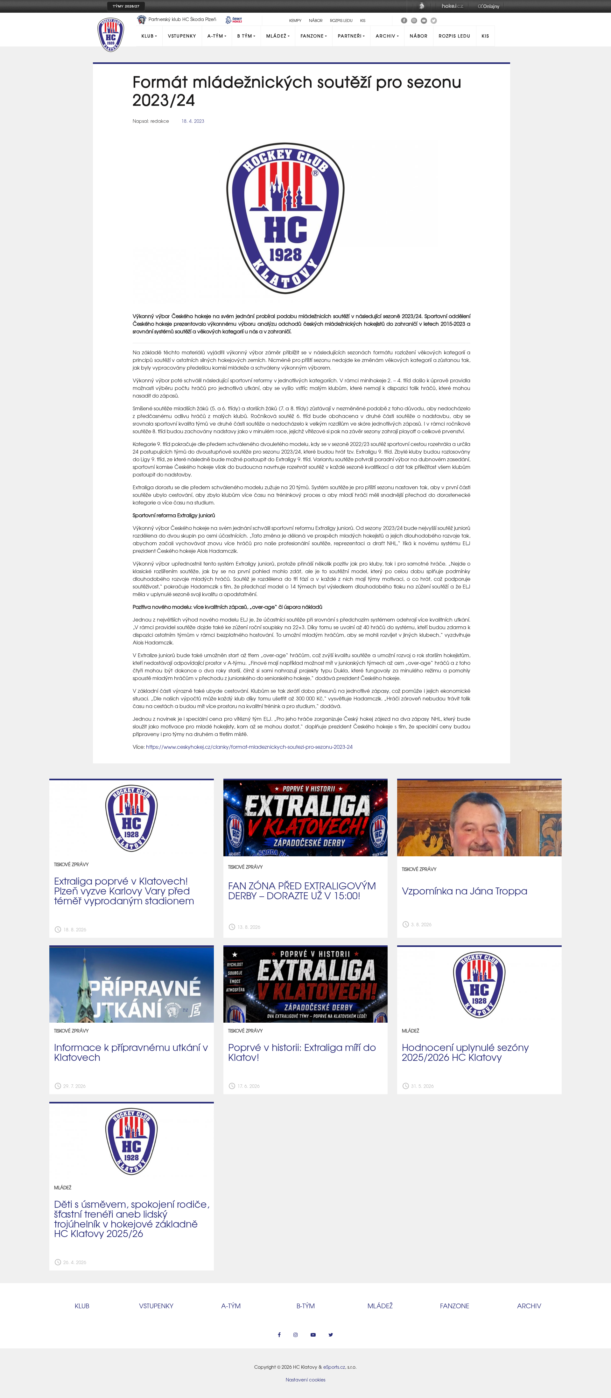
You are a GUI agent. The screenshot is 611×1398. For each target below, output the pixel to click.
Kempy (295, 20)
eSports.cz (334, 1367)
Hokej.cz (452, 6)
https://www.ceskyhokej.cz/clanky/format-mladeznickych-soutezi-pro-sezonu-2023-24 (249, 746)
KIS (362, 20)
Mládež (276, 36)
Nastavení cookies (305, 1379)
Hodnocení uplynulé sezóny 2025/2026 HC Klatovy (465, 1052)
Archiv (386, 36)
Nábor (315, 20)
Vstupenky (182, 36)
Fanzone (312, 36)
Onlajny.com (488, 6)
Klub (148, 36)
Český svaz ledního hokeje (422, 6)
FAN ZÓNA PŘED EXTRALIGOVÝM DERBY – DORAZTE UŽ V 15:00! (302, 890)
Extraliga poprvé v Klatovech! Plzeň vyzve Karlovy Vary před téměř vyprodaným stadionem (124, 890)
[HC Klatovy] (404, 20)
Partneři (350, 36)
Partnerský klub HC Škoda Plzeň (182, 19)
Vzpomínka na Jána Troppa (464, 890)
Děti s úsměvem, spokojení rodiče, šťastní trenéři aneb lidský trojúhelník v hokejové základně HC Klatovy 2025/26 (131, 1218)
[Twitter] (434, 20)
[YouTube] (424, 20)
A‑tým (231, 1305)
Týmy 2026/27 (126, 6)
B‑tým (306, 1305)
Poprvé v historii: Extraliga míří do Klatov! (302, 1052)
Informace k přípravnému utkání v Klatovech (131, 1052)
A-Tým (215, 36)
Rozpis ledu (341, 20)
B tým (244, 36)
